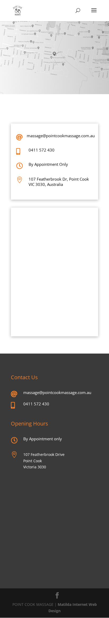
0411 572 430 (41, 150)
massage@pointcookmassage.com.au (61, 135)
